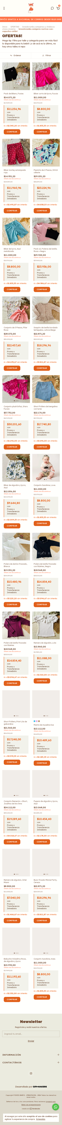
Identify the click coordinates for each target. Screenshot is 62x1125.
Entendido (40, 1119)
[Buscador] (52, 9)
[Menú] (4, 9)
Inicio (4, 27)
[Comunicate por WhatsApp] (55, 1107)
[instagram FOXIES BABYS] (31, 1112)
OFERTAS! (15, 27)
